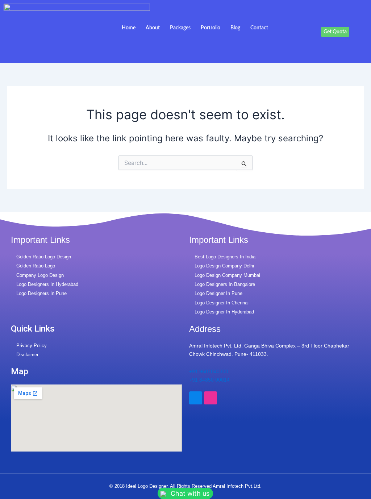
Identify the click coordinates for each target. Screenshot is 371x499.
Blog (235, 27)
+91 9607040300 (208, 371)
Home (129, 27)
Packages (180, 27)
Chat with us (189, 493)
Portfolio (210, 27)
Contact (259, 27)
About (153, 27)
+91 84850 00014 (209, 380)
